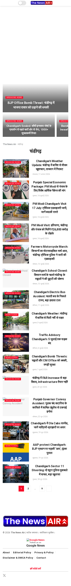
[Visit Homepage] (41, 3)
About (6, 552)
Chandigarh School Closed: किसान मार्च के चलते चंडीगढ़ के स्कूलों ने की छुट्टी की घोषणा (49, 275)
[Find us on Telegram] (17, 576)
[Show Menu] (4, 3)
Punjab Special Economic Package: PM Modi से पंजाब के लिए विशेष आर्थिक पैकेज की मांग (49, 186)
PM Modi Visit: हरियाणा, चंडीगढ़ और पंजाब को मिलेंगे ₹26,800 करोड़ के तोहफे (49, 229)
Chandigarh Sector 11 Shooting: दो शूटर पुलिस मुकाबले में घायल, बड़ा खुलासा (49, 470)
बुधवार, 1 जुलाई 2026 (39, 369)
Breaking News (14, 97)
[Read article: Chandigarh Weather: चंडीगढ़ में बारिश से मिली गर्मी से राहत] (16, 321)
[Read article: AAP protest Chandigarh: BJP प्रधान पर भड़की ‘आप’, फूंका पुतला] (16, 452)
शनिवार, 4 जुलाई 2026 (40, 348)
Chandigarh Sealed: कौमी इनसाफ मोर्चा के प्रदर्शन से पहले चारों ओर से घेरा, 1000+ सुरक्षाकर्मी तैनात (28, 129)
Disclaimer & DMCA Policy (18, 557)
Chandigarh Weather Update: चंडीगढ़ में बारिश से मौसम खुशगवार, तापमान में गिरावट (49, 165)
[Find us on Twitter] (4, 575)
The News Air (9, 144)
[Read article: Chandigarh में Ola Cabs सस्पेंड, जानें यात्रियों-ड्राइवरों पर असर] (16, 430)
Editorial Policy (22, 552)
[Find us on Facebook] (11, 576)
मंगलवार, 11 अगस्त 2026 (41, 174)
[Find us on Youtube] (29, 576)
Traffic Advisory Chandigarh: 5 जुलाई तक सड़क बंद (49, 339)
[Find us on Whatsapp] (23, 576)
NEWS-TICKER (11, 314)
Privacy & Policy (44, 552)
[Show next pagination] (49, 489)
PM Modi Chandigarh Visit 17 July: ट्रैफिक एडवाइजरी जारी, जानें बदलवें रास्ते (49, 208)
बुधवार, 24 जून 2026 (39, 387)
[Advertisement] (35, 46)
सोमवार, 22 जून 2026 (40, 417)
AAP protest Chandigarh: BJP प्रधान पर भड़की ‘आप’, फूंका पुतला (49, 449)
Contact (41, 557)
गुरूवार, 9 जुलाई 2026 (40, 323)
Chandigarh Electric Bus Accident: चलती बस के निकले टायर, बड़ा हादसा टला (49, 296)
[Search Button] (66, 3)
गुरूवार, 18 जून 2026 (39, 479)
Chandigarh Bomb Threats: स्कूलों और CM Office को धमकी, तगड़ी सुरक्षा (49, 360)
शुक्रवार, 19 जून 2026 (40, 432)
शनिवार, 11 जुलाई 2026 (40, 305)
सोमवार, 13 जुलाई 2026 (40, 264)
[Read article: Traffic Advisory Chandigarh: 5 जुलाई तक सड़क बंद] (16, 342)
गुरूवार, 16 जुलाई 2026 (40, 196)
